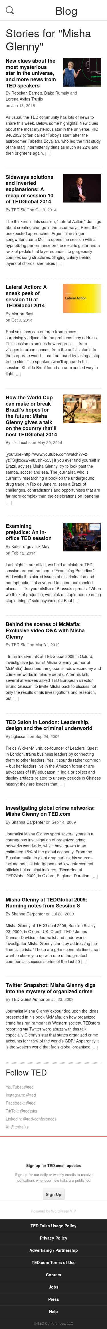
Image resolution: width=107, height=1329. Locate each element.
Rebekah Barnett (26, 93)
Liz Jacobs (21, 442)
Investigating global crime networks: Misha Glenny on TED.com (50, 811)
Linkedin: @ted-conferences (31, 1119)
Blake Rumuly (56, 93)
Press (53, 1299)
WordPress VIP (63, 1211)
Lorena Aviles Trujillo (24, 99)
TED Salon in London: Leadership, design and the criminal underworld (49, 725)
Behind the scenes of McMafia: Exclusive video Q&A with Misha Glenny (45, 630)
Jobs (53, 1287)
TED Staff (20, 209)
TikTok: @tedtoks (21, 1111)
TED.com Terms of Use (54, 1262)
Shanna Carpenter (28, 822)
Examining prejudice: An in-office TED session (29, 532)
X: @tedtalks (17, 1127)
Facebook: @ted (21, 1103)
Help (53, 1311)
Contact (53, 1274)
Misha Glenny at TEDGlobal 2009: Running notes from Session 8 (46, 902)
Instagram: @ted (21, 1095)
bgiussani (20, 736)
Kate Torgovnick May (30, 546)
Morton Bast (22, 313)
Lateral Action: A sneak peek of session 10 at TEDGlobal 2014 (26, 296)
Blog (54, 10)
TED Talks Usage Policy (53, 1225)
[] (48, 153)
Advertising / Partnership (53, 1250)
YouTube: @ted (20, 1087)
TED (53, 1150)
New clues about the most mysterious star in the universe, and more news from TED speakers (31, 73)
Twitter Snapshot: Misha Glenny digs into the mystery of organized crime (51, 988)
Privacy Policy (53, 1238)
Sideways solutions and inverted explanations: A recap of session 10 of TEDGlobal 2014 (29, 189)
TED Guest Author (28, 999)
